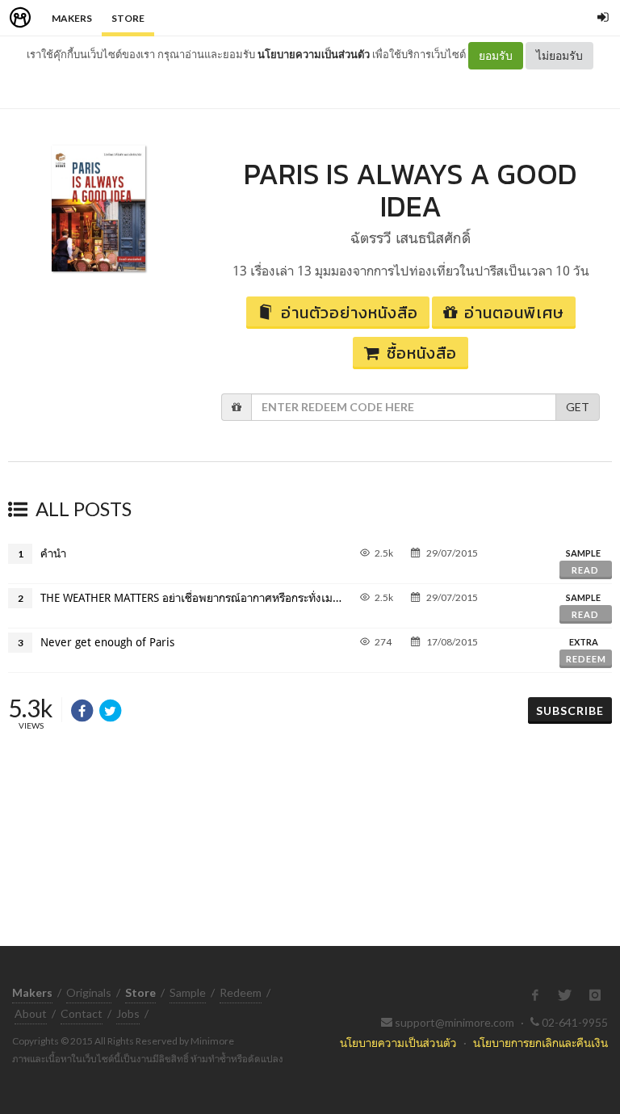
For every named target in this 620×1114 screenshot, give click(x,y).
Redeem (586, 659)
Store (128, 18)
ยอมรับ (496, 55)
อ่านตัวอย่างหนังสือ (349, 313)
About (31, 1013)
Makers (72, 18)
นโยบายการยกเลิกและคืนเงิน (540, 1042)
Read (585, 570)
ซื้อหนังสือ (422, 353)
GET (577, 407)
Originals (88, 992)
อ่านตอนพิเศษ (514, 313)
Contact (82, 1013)
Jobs (128, 1013)
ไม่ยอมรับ (559, 55)
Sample (188, 992)
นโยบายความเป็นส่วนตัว (314, 54)
